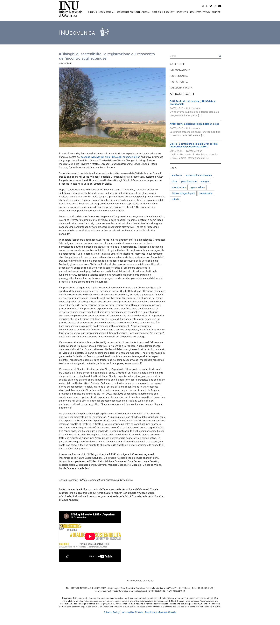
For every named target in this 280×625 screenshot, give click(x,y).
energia (205, 181)
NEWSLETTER (195, 12)
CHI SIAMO (92, 12)
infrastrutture (179, 187)
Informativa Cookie (132, 612)
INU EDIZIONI (157, 12)
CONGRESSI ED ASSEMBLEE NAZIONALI (133, 12)
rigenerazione (197, 187)
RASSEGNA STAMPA (181, 87)
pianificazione (189, 181)
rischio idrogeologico (183, 193)
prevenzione (205, 193)
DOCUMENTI (169, 12)
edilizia (175, 199)
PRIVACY (206, 12)
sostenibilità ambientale (199, 175)
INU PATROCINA (179, 81)
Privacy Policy (112, 612)
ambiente (177, 175)
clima (174, 181)
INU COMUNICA (179, 75)
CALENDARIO (182, 12)
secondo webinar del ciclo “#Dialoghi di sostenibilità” (110, 156)
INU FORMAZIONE (180, 70)
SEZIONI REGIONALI (106, 12)
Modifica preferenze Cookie (160, 612)
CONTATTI (216, 12)
